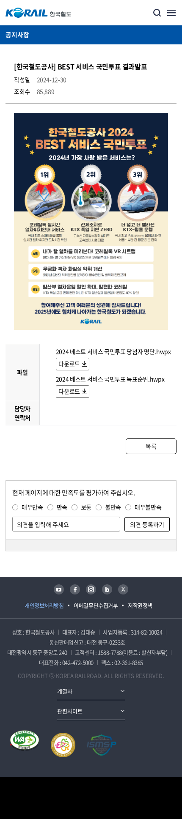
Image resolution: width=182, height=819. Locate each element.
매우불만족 (148, 507)
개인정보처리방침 (44, 605)
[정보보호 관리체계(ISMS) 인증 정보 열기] (101, 745)
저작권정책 (140, 605)
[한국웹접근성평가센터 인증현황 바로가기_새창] (24, 745)
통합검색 (157, 12)
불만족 (113, 507)
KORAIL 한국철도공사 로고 (39, 13)
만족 (62, 507)
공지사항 (17, 34)
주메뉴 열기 (171, 12)
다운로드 (69, 363)
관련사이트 (70, 711)
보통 (86, 507)
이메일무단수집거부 (96, 605)
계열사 (64, 691)
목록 (151, 446)
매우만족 (32, 507)
